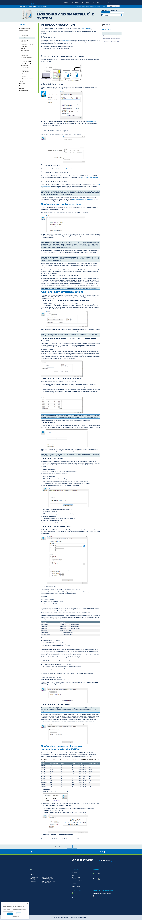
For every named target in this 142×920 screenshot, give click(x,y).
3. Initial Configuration (26, 37)
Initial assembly (66, 40)
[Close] (28, 904)
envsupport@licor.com (50, 881)
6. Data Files (24, 46)
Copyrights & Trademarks (78, 878)
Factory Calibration (23, 90)
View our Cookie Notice (8, 911)
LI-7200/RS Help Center (25, 28)
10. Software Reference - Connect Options (27, 58)
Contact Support (113, 6)
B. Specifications (25, 67)
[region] (15, 910)
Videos (87, 6)
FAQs (98, 6)
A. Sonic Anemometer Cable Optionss (26, 64)
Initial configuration (107, 33)
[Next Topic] (109, 852)
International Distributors (78, 881)
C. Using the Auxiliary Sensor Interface (26, 71)
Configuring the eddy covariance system (59, 188)
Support (21, 6)
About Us (74, 872)
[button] (121, 15)
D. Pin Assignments (25, 74)
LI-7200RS (26, 6)
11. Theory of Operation (26, 61)
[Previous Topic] (34, 852)
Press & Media (76, 886)
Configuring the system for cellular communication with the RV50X (111, 42)
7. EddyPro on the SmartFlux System (25, 49)
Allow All (10, 913)
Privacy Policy (65, 917)
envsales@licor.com (49, 879)
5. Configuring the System (27, 44)
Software (103, 6)
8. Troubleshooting (25, 52)
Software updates (91, 121)
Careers (74, 875)
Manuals (83, 6)
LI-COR (32, 874)
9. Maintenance (24, 55)
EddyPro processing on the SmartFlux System (84, 199)
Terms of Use (73, 917)
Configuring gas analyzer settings (65, 169)
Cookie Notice (82, 917)
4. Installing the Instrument (24, 41)
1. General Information (26, 33)
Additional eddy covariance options (89, 177)
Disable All (18, 913)
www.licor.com (45, 883)
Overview (79, 6)
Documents (22, 83)
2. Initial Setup (24, 35)
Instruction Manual (33, 6)
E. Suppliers (23, 76)
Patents (74, 883)
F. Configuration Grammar (27, 78)
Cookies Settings (15, 916)
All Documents (93, 6)
